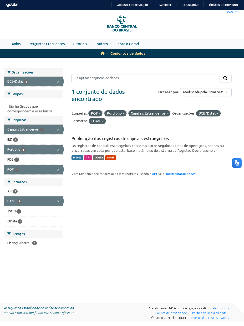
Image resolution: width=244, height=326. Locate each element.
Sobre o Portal (127, 44)
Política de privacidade (171, 313)
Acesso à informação (132, 5)
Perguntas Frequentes (46, 44)
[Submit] (225, 78)
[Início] (103, 53)
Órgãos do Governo (223, 5)
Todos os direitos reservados (209, 317)
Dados (15, 44)
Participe (165, 5)
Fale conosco (220, 308)
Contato (101, 44)
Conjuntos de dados (127, 53)
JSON (110, 157)
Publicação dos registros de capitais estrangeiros (120, 138)
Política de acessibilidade (209, 313)
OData (99, 157)
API (88, 157)
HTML (77, 157)
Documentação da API (180, 173)
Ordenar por (168, 92)
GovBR (12, 5)
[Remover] (99, 113)
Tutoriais (79, 44)
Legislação (190, 5)
